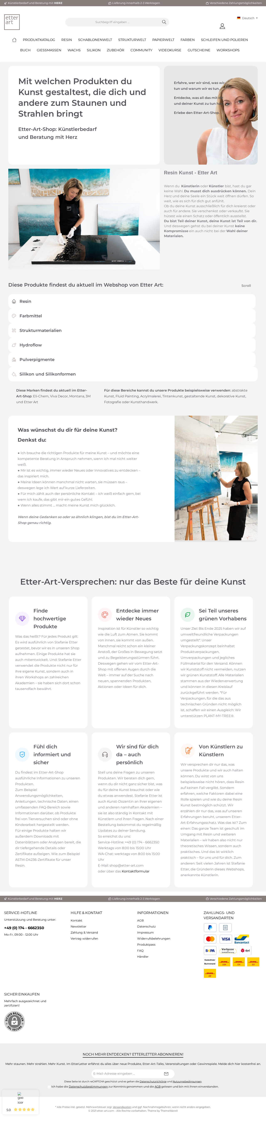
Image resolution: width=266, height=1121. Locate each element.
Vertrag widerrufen (84, 938)
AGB (140, 920)
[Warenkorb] (231, 24)
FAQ (140, 950)
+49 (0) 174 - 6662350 (24, 928)
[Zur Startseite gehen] (12, 22)
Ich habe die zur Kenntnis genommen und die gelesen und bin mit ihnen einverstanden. (135, 1086)
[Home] (17, 40)
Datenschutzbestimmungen (88, 1086)
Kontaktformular (135, 871)
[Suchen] (164, 22)
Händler (143, 956)
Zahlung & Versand (84, 932)
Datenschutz (146, 926)
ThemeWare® (169, 1110)
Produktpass (146, 944)
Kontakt (76, 920)
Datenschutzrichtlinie (153, 1081)
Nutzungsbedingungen (187, 1081)
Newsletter (78, 926)
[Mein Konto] (222, 26)
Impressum (145, 932)
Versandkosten (122, 1107)
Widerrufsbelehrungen (153, 938)
